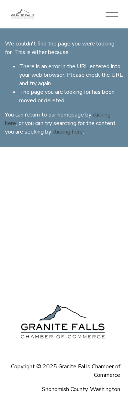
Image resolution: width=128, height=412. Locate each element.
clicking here (68, 132)
